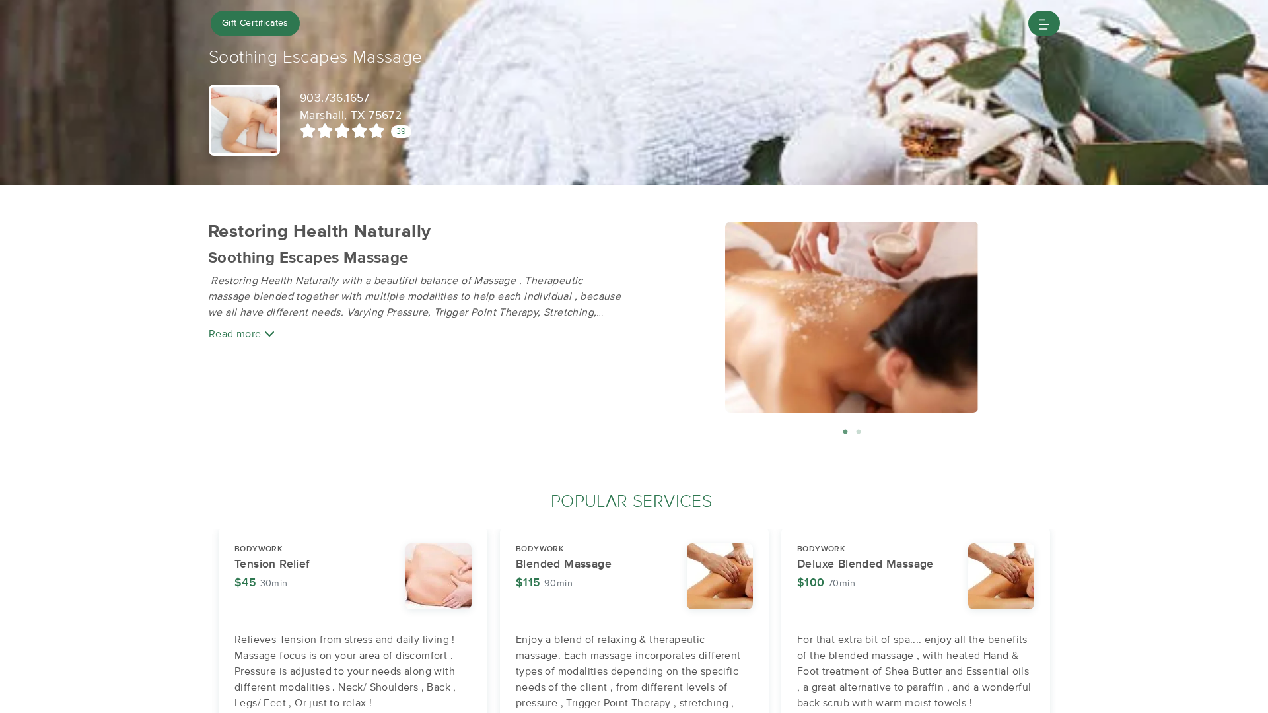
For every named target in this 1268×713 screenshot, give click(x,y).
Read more (236, 334)
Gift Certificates (255, 23)
